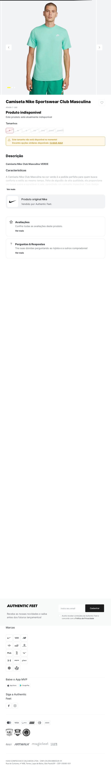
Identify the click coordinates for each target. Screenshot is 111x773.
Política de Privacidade (84, 600)
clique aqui (56, 168)
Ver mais (11, 215)
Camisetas (32, 16)
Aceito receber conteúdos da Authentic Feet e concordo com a (80, 598)
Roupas (9, 16)
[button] (10, 156)
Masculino (19, 16)
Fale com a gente (16, 679)
